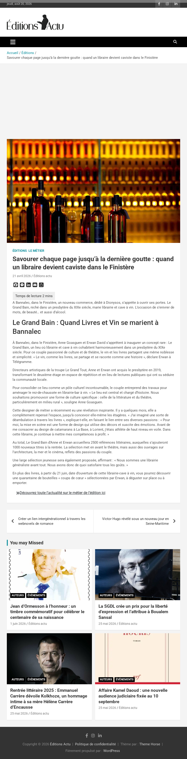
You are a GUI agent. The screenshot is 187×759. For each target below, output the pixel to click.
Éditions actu (43, 276)
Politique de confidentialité (95, 744)
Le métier (36, 250)
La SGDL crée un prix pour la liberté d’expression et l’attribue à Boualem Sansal (133, 612)
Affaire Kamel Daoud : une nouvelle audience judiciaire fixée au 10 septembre (133, 696)
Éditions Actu (60, 744)
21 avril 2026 (22, 276)
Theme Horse (149, 744)
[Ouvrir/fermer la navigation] (13, 42)
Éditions (20, 250)
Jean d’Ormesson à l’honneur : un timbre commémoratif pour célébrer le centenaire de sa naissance (47, 612)
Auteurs (18, 595)
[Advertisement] (93, 98)
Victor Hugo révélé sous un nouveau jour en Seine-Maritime (135, 521)
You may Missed (26, 542)
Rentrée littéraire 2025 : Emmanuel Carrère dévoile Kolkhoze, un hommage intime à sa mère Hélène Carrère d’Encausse (48, 699)
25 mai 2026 (107, 623)
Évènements (36, 595)
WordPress (111, 751)
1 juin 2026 (18, 623)
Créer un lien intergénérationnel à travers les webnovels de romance (52, 521)
